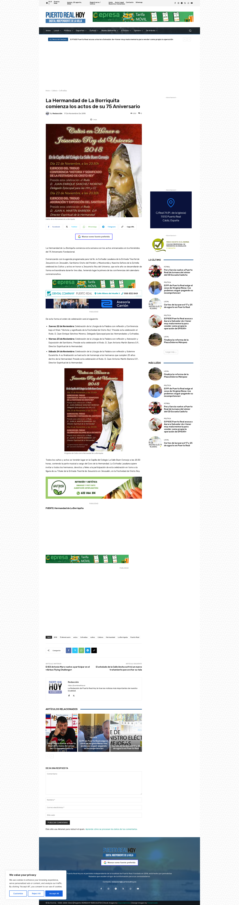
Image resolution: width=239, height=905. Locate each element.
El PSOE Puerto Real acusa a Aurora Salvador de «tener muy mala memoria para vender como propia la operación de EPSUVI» (178, 323)
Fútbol (61, 740)
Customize (18, 893)
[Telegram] (181, 3)
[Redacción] (48, 113)
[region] (36, 884)
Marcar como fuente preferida (96, 236)
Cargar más (170, 352)
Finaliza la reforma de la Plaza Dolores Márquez (92, 39)
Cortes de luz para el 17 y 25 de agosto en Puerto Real (126, 747)
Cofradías (63, 90)
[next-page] (52, 756)
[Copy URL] (94, 650)
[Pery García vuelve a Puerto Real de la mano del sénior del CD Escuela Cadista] (61, 733)
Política (93, 737)
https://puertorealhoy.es (76, 685)
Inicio (48, 90)
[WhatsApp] (188, 3)
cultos (92, 637)
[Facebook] (175, 3)
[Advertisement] (119, 65)
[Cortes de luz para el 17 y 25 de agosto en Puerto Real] (126, 733)
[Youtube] (191, 3)
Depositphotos (124, 903)
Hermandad (110, 637)
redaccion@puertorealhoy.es (124, 882)
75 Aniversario (65, 637)
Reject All (36, 893)
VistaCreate (152, 903)
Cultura (54, 90)
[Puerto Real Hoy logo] (119, 851)
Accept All (54, 893)
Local (125, 742)
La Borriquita (123, 637)
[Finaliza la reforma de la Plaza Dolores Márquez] (155, 340)
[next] (189, 39)
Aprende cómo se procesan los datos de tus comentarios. (111, 829)
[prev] (184, 39)
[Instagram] (178, 3)
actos (75, 637)
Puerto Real (134, 637)
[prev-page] (47, 756)
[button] (190, 30)
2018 (55, 637)
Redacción (57, 113)
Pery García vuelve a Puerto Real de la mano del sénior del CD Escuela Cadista (61, 746)
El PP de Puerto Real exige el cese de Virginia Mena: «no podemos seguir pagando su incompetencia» (93, 745)
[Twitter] (185, 3)
